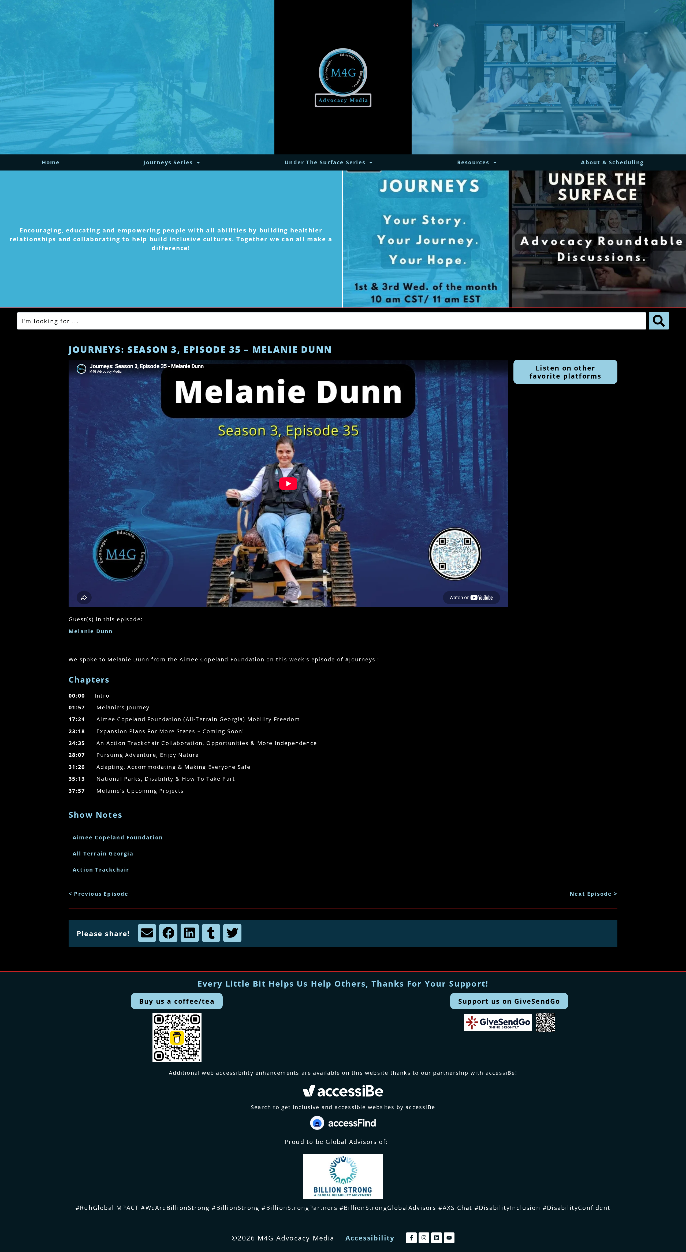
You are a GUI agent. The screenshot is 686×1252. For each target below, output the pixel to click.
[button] (147, 933)
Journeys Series (168, 162)
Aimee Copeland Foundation (118, 837)
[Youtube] (449, 1237)
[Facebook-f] (411, 1237)
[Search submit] (659, 320)
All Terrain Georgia (103, 853)
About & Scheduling (612, 162)
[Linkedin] (436, 1237)
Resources (473, 162)
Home (51, 162)
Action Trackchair (101, 869)
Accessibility (370, 1237)
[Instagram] (424, 1237)
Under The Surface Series (325, 162)
